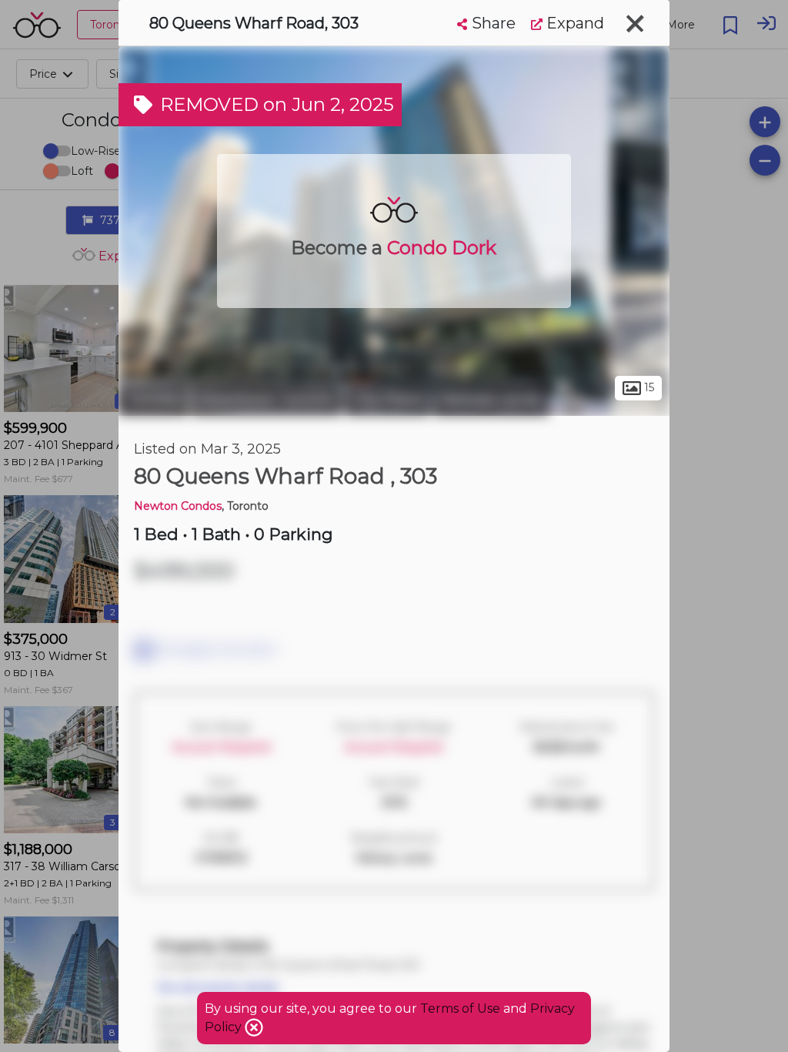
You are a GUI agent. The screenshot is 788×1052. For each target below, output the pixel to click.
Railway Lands (491, 398)
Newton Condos (178, 506)
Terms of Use (460, 1008)
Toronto (153, 398)
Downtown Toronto (266, 398)
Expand (573, 23)
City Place (387, 398)
